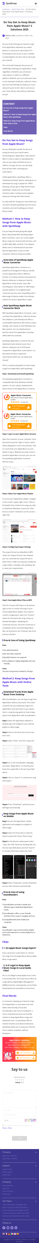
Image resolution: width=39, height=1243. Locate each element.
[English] (3, 1234)
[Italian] (12, 1234)
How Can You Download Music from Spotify (15, 1216)
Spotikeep (6, 9)
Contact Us (5, 1188)
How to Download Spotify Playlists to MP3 (15, 1210)
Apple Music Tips (18, 9)
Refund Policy (6, 1175)
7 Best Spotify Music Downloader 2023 (14, 1205)
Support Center (7, 1169)
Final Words (8, 131)
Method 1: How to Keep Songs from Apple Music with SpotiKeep (19, 115)
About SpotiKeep (7, 1185)
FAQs (5, 127)
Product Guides (7, 1172)
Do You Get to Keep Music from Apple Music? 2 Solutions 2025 (19, 11)
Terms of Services (7, 1191)
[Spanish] (17, 1234)
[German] (9, 1234)
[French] (6, 1234)
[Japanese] (15, 1234)
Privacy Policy (7, 1128)
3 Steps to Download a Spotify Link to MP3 (15, 1213)
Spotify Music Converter (9, 1159)
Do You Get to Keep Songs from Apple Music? (18, 109)
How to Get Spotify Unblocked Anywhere (15, 1207)
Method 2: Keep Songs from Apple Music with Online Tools (19, 122)
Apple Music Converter (9, 1156)
